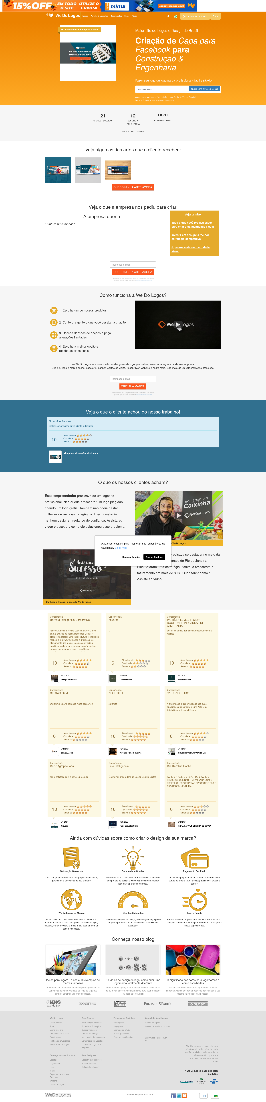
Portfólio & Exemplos (99, 15)
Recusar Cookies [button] (131, 557)
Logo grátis (118, 1026)
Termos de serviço (90, 1033)
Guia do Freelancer (90, 1066)
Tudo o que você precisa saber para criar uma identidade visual (192, 225)
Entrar (216, 16)
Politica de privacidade (60, 1040)
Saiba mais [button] (121, 548)
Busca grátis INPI (121, 1033)
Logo (52, 1066)
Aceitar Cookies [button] (154, 557)
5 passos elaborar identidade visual (190, 249)
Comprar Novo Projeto (196, 16)
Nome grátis (118, 1022)
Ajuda (134, 15)
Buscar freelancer (89, 1029)
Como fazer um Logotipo (92, 1040)
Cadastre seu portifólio (92, 1059)
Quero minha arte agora (132, 187)
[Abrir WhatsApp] (7, 1094)
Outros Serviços (57, 1084)
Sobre (126, 15)
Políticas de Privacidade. (144, 280)
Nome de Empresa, (165, 97)
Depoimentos (116, 15)
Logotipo (53, 1059)
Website (53, 1080)
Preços (85, 15)
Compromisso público (59, 1033)
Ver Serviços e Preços (92, 1022)
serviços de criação (165, 100)
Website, (139, 100)
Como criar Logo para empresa (91, 1046)
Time (52, 1026)
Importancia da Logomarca (93, 1037)
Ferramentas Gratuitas (123, 1037)
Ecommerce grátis (121, 1029)
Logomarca (55, 1063)
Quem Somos (56, 1022)
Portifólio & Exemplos (91, 1026)
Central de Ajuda (152, 1022)
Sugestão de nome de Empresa (59, 1076)
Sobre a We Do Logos (59, 1044)
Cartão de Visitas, (181, 97)
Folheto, (146, 100)
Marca (52, 1070)
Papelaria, (193, 97)
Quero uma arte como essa (204, 88)
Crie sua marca (133, 386)
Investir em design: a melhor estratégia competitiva (190, 237)
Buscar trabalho (89, 1063)
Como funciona (56, 1029)
